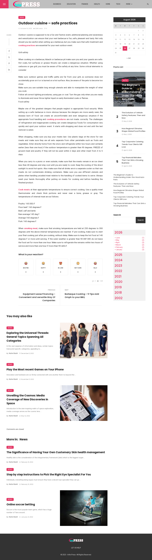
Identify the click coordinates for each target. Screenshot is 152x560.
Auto (125, 80)
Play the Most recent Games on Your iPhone (35, 369)
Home (108, 4)
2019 (118, 287)
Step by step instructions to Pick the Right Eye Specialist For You (49, 474)
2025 (118, 254)
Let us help (76, 548)
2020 (118, 281)
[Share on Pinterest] (9, 63)
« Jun (129, 58)
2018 (118, 292)
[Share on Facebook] (9, 51)
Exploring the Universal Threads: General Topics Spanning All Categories (28, 337)
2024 (118, 260)
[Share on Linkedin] (9, 69)
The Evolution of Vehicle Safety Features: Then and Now (133, 115)
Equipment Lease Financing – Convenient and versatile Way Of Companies (37, 297)
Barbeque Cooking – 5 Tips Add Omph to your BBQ (82, 295)
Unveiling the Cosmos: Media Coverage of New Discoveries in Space (27, 399)
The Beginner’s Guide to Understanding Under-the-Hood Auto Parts (132, 92)
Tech (118, 4)
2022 (118, 271)
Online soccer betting (21, 504)
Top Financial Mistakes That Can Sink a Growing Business (132, 160)
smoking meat (31, 228)
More (128, 4)
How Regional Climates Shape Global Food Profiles (133, 129)
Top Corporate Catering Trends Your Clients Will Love (132, 144)
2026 (118, 232)
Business (57, 4)
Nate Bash (13, 353)
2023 (118, 265)
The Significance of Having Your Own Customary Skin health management (56, 452)
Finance (85, 4)
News (22, 17)
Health (97, 4)
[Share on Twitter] (9, 57)
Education (71, 4)
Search (117, 214)
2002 (118, 298)
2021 (118, 276)
